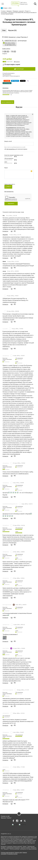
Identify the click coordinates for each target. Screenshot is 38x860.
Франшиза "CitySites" (6, 818)
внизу (18, 212)
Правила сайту (18, 852)
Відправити (11, 203)
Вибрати (9, 186)
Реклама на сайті (5, 816)
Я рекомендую (20, 69)
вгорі (22, 212)
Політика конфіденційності (7, 852)
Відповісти (5, 231)
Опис (4, 30)
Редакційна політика (12, 854)
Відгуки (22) (12, 30)
